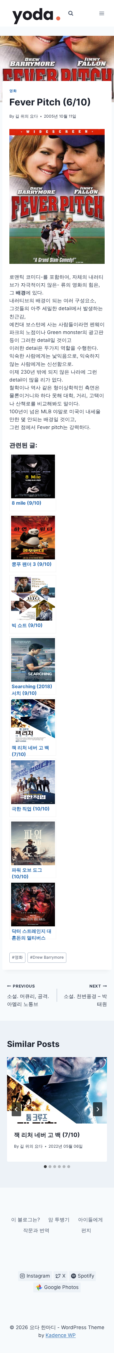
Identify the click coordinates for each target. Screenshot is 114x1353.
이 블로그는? (25, 1220)
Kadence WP (61, 1335)
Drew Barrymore (47, 957)
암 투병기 (59, 1220)
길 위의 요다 (26, 116)
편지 (86, 1230)
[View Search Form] (70, 13)
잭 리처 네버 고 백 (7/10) (47, 1134)
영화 (13, 91)
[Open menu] (101, 13)
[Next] (97, 1109)
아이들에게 (90, 1220)
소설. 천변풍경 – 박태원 (85, 995)
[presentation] (57, 1090)
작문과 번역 (36, 1230)
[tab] (45, 1166)
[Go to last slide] (16, 1109)
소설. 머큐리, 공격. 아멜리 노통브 (28, 995)
